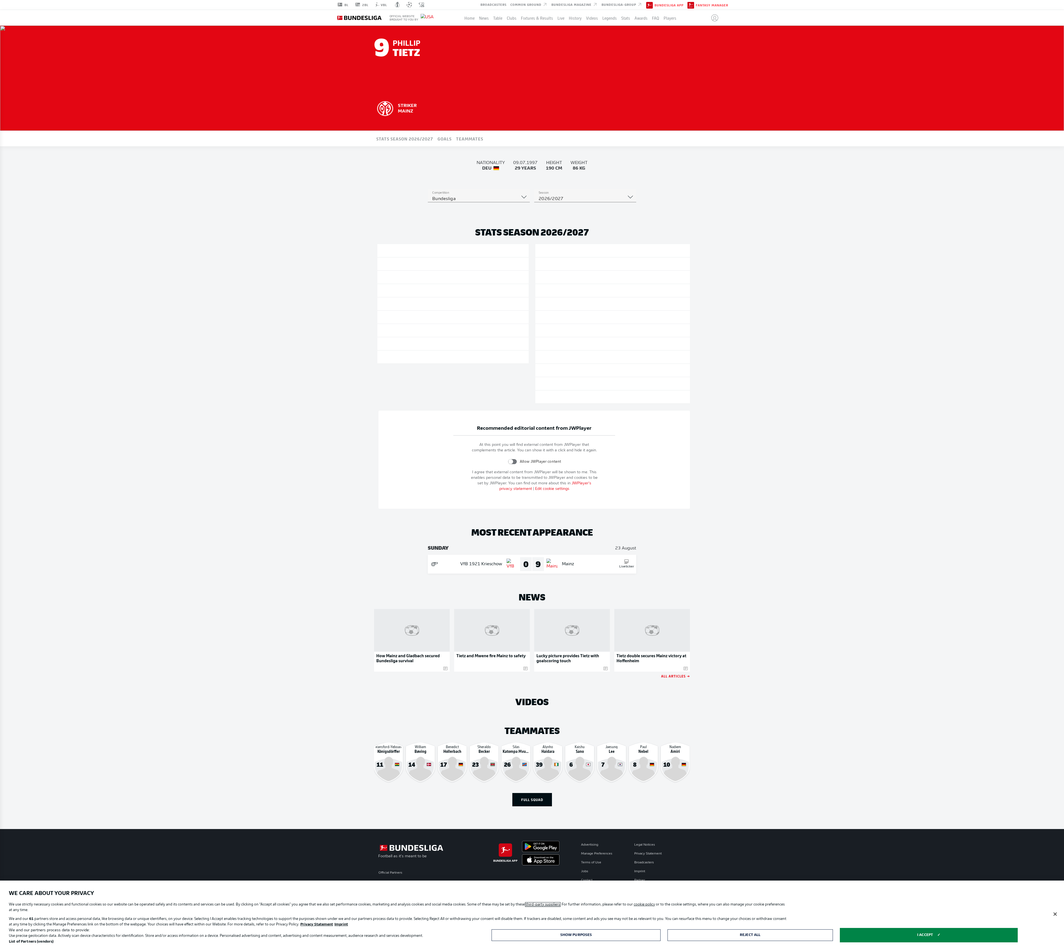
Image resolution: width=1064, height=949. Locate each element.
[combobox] (478, 199)
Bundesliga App (669, 5)
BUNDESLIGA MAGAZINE (572, 4)
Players (670, 18)
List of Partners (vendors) (31, 941)
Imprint (639, 871)
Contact (586, 880)
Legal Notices (644, 844)
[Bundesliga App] (649, 4)
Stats (625, 18)
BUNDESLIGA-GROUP (619, 4)
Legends (609, 18)
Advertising (589, 844)
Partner (639, 880)
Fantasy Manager (712, 5)
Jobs (584, 871)
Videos (592, 18)
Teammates (469, 138)
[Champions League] (409, 4)
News (484, 18)
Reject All (750, 935)
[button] (712, 17)
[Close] (1055, 914)
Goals (445, 138)
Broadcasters (493, 4)
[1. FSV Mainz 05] (385, 108)
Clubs (511, 18)
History (575, 18)
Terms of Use (591, 862)
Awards (641, 18)
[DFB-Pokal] (397, 4)
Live (560, 18)
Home (469, 18)
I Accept (925, 935)
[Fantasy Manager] (690, 4)
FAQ (655, 18)
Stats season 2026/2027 (404, 138)
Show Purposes (576, 935)
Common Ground (526, 4)
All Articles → (675, 676)
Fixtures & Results (537, 18)
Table (497, 18)
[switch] (512, 461)
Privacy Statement (648, 853)
